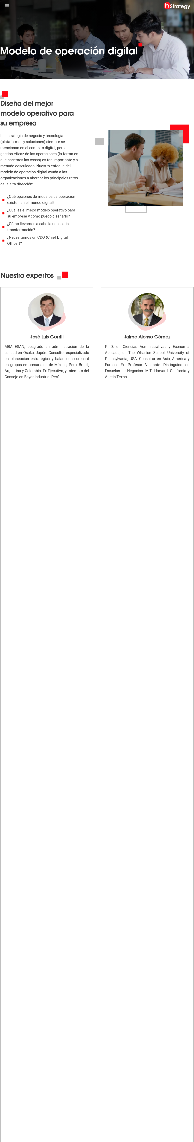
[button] (7, 6)
